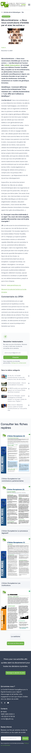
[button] (29, 5)
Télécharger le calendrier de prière (15, 672)
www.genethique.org (14, 285)
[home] (13, 4)
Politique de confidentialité (18, 363)
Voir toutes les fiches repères (15, 643)
